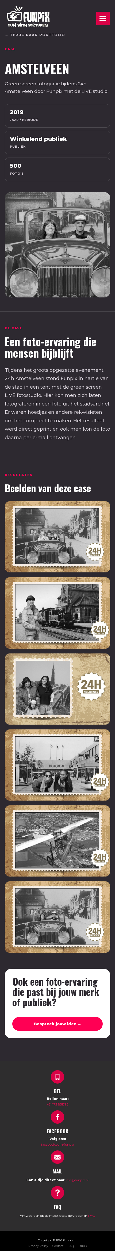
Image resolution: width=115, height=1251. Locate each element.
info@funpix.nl (77, 1180)
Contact (57, 1246)
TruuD (82, 1246)
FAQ (91, 1216)
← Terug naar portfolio (35, 35)
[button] (103, 18)
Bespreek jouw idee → (57, 1024)
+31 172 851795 (57, 1104)
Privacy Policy (38, 1246)
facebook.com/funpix (57, 1144)
